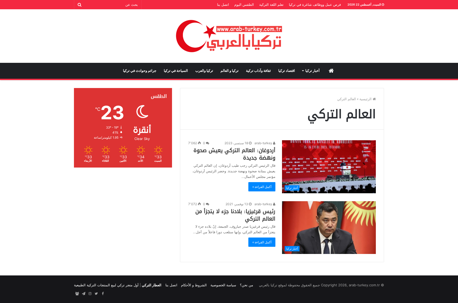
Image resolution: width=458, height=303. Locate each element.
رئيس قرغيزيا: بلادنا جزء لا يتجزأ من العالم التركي (235, 215)
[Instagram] (90, 294)
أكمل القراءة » (261, 187)
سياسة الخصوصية (223, 285)
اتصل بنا (223, 4)
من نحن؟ (246, 285)
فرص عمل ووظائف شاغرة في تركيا (315, 4)
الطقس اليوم (244, 4)
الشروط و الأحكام (194, 285)
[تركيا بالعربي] (229, 36)
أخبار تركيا (312, 71)
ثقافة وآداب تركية (258, 71)
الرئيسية (366, 99)
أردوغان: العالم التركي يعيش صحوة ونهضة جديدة (234, 154)
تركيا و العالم (230, 71)
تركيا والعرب (204, 71)
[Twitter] (96, 294)
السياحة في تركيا (176, 71)
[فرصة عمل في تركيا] (77, 294)
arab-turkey (263, 143)
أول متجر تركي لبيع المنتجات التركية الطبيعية (106, 285)
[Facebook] (102, 294)
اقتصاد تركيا (286, 71)
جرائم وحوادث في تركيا (139, 71)
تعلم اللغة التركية (271, 4)
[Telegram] (83, 294)
